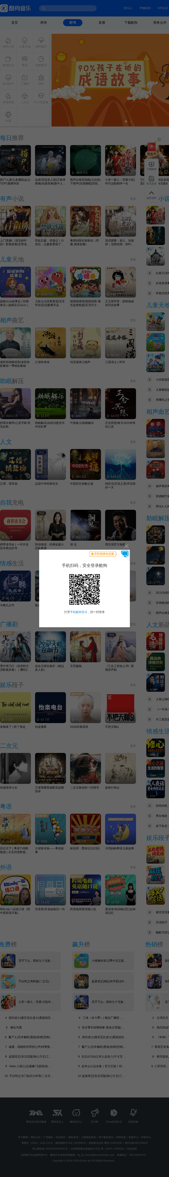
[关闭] (126, 546)
